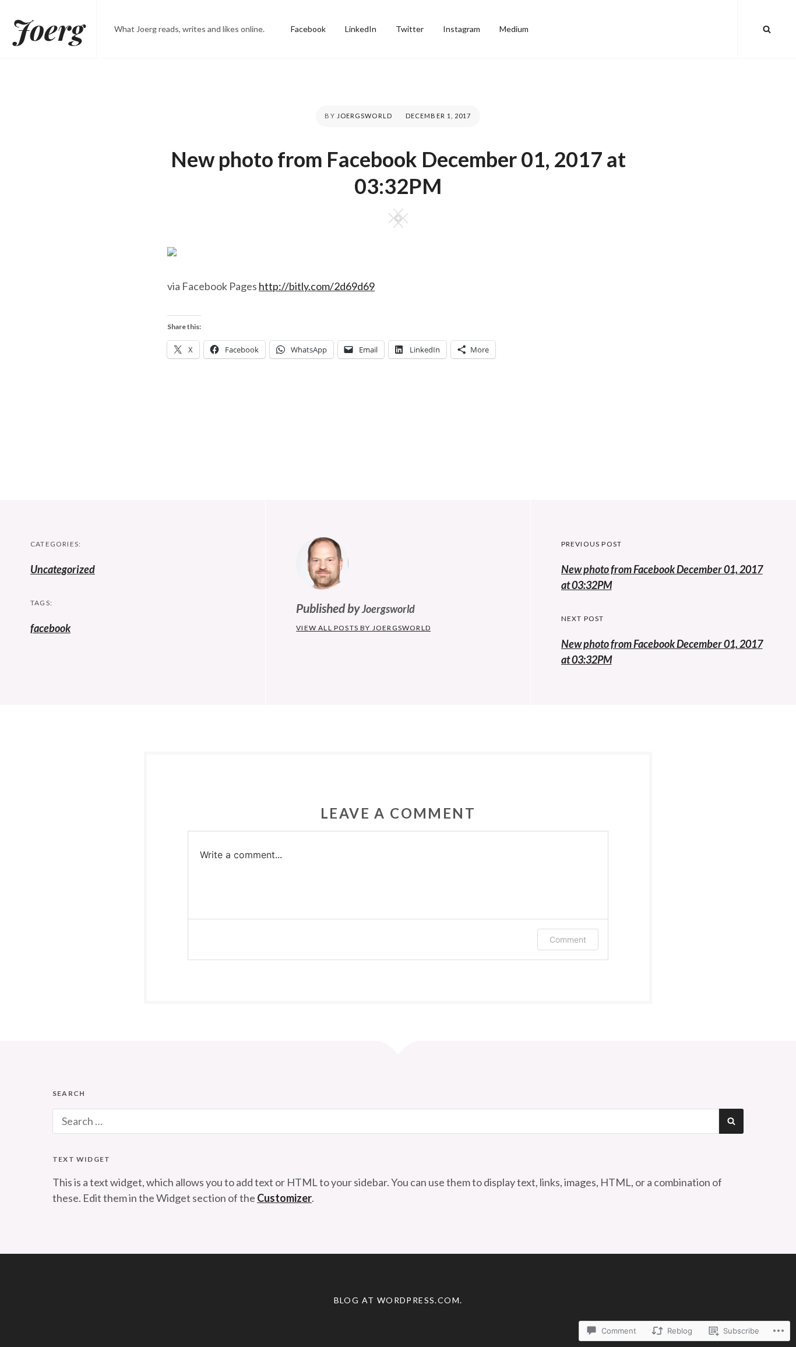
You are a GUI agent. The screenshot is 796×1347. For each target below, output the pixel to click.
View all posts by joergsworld (363, 627)
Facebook (308, 29)
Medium (514, 29)
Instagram (461, 29)
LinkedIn (360, 29)
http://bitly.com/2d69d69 (317, 286)
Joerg (48, 29)
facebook (50, 628)
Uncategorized (62, 569)
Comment (568, 939)
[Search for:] (385, 1121)
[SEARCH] (766, 29)
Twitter (410, 29)
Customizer (284, 1197)
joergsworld (364, 115)
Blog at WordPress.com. (398, 1300)
